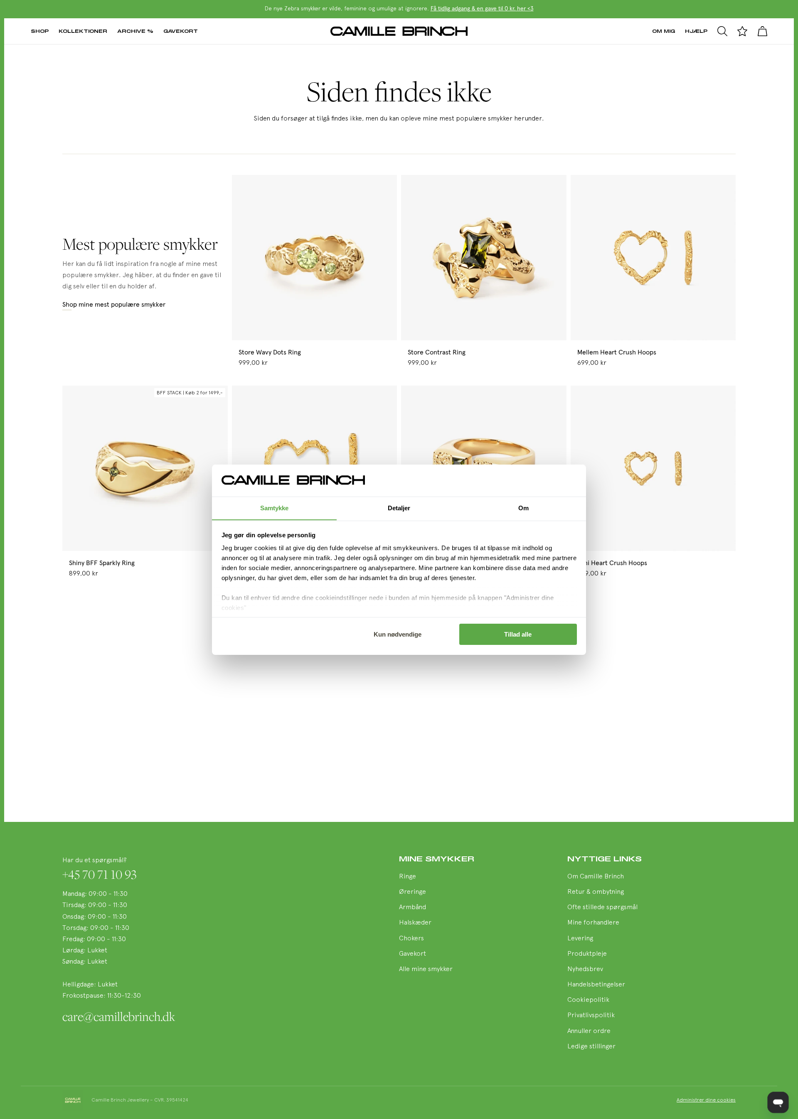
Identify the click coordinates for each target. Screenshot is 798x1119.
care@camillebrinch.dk (118, 1016)
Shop (40, 31)
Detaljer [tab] (399, 507)
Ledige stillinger (591, 1047)
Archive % (135, 31)
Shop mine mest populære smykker (113, 304)
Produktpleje (587, 954)
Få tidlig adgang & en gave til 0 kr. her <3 (482, 9)
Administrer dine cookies (706, 1100)
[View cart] (762, 31)
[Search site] (722, 31)
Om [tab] (523, 507)
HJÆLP (696, 31)
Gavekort (180, 31)
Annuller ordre (589, 1031)
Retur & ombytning (595, 892)
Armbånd (412, 907)
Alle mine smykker (426, 969)
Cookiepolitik (588, 1000)
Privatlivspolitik (591, 1015)
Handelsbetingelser (596, 985)
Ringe (407, 877)
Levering (580, 939)
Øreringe (412, 892)
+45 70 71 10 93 (99, 874)
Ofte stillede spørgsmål (602, 907)
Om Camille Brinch (595, 877)
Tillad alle (518, 634)
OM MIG (663, 31)
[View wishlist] (742, 31)
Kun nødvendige (397, 634)
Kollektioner (83, 31)
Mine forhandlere (593, 923)
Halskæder (415, 923)
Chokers (411, 939)
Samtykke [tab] (274, 507)
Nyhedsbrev (585, 969)
